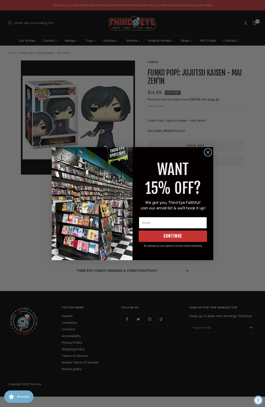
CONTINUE (173, 236)
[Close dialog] (208, 152)
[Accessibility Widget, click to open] (258, 400)
